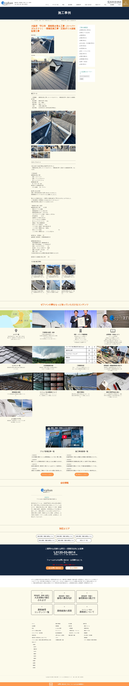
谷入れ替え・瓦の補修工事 (86, 43)
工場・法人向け (88, 4)
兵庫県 (34, 663)
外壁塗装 (82, 48)
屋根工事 (84, 623)
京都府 (34, 660)
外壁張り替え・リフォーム (74, 630)
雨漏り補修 (82, 56)
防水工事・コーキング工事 (74, 632)
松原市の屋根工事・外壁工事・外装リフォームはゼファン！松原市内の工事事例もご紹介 (50, 466)
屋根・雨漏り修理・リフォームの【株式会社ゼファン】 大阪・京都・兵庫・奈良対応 (67, 677)
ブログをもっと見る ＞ (47, 474)
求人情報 (70, 623)
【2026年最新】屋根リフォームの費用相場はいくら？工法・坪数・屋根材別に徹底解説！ (50, 456)
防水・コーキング (84, 51)
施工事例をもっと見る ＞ (82, 474)
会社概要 (112, 4)
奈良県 (34, 667)
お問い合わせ (56, 568)
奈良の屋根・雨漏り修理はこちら (47, 540)
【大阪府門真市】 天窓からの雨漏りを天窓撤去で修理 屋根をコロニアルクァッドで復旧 (84, 456)
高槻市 (35, 653)
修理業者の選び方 (87, 597)
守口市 (35, 651)
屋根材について (87, 611)
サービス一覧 (55, 4)
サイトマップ (58, 630)
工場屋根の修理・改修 (60, 639)
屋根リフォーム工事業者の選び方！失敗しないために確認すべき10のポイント (47, 461)
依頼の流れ (34, 635)
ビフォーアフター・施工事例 (37, 632)
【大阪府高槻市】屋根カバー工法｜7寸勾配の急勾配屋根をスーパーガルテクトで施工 (84, 466)
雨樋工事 (82, 37)
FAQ (105, 4)
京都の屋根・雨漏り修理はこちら (64, 536)
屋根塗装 (82, 35)
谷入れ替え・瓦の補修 (88, 635)
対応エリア (98, 4)
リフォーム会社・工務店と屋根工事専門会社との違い (41, 639)
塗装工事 (82, 64)
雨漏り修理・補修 (72, 635)
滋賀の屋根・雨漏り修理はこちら (66, 540)
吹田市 (35, 656)
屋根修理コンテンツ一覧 (41, 610)
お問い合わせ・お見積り (60, 635)
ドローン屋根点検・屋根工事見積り (90, 639)
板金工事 (82, 53)
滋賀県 (34, 665)
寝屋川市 (35, 649)
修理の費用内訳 (64, 597)
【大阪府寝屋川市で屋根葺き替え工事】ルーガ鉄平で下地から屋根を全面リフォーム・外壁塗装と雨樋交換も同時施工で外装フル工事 (94, 461)
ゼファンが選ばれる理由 (36, 630)
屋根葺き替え (86, 628)
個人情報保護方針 (59, 632)
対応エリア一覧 (83, 540)
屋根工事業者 (58, 623)
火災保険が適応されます (42, 598)
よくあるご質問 (58, 628)
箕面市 (35, 658)
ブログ (119, 4)
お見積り (75, 568)
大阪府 (81, 78)
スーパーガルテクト (84, 76)
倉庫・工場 (82, 61)
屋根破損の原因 (64, 611)
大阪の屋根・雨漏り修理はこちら (45, 536)
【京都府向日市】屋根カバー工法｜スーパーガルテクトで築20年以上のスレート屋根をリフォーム (86, 470)
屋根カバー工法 (83, 32)
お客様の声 (78, 4)
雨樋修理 (85, 632)
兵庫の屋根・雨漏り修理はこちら (84, 536)
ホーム (47, 4)
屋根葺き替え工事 (84, 30)
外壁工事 (82, 45)
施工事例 (70, 4)
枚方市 (35, 646)
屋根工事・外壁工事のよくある (39, 637)
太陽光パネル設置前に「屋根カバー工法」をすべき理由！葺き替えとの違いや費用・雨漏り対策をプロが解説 (54, 470)
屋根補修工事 (83, 59)
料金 (63, 4)
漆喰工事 (82, 40)
